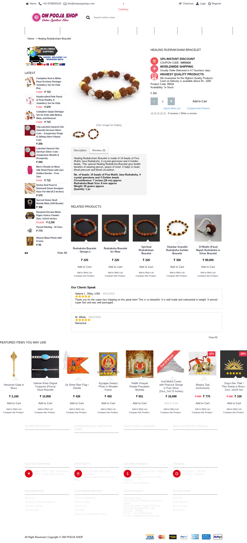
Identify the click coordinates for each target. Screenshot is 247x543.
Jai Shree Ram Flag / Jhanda (77, 386)
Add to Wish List (171, 108)
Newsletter (179, 510)
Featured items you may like (23, 342)
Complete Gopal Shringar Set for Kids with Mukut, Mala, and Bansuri (50, 115)
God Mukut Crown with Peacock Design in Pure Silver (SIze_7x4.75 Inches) (171, 386)
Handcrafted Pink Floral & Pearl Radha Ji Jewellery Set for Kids (49, 100)
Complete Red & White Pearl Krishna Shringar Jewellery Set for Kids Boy (48, 83)
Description (80, 150)
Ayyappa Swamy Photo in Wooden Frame (108, 386)
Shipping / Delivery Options (40, 501)
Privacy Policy (82, 501)
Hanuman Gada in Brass (14, 386)
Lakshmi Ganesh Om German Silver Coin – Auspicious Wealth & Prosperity (48, 153)
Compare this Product (198, 108)
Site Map (79, 510)
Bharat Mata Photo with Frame (49, 240)
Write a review (189, 113)
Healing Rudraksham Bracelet (54, 38)
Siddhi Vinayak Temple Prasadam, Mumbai (139, 386)
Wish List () (180, 505)
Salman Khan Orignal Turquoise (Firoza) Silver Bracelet (45, 386)
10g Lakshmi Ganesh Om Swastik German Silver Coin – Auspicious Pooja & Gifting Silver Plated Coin (50, 133)
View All (213, 337)
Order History (180, 501)
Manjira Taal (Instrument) (202, 386)
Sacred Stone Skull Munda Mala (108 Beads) (49, 202)
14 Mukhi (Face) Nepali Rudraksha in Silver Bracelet (208, 250)
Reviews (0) (98, 150)
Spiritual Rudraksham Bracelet (146, 250)
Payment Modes (34, 505)
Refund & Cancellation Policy (90, 514)
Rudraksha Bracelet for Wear (115, 250)
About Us (30, 497)
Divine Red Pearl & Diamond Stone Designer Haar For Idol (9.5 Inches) (50, 188)
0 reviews (173, 113)
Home (31, 38)
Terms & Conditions (85, 497)
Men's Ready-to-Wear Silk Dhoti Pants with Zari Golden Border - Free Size (49, 171)
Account (177, 497)
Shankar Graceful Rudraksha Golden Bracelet (177, 250)
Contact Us (80, 505)
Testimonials (32, 510)
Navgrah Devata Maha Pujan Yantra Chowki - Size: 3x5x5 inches (48, 215)
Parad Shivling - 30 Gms (49, 227)
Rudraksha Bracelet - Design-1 (84, 250)
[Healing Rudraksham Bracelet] (78, 134)
